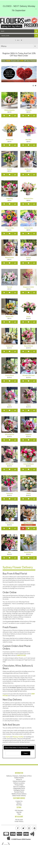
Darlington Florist (19, 790)
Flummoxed (9, 139)
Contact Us (19, 801)
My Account (19, 819)
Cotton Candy (28, 228)
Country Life (9, 346)
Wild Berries (9, 464)
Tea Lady (9, 287)
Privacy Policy (19, 785)
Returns (19, 803)
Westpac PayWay (18, 736)
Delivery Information (19, 781)
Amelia (29, 493)
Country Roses (9, 375)
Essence (28, 257)
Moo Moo (28, 139)
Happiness (28, 434)
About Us (19, 779)
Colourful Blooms (28, 464)
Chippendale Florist (19, 788)
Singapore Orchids (28, 287)
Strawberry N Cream (29, 375)
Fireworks (28, 110)
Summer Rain (9, 316)
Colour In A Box (9, 228)
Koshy (28, 316)
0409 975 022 (21, 655)
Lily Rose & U (28, 169)
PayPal (8, 736)
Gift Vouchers (19, 810)
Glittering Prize (9, 434)
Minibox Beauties (9, 110)
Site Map (19, 805)
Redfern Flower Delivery (19, 794)
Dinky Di (9, 169)
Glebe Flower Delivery (19, 795)
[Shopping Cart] (21, 40)
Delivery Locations (19, 783)
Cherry (28, 405)
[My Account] (19, 40)
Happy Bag (9, 198)
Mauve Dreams (9, 257)
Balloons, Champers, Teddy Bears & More (19, 776)
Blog (19, 814)
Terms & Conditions (19, 786)
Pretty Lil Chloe (28, 198)
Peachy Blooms (28, 552)
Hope (9, 405)
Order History (19, 821)
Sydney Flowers (19, 777)
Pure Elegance (9, 522)
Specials (19, 812)
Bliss (9, 552)
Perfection (9, 493)
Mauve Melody (28, 346)
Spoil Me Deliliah (28, 522)
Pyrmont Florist (19, 792)
